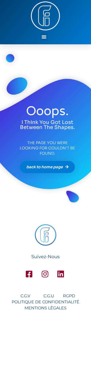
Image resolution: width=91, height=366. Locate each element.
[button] (44, 37)
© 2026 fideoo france (45, 340)
